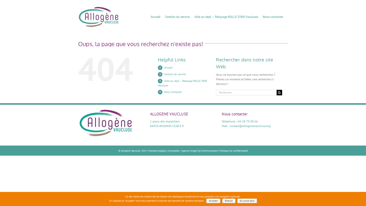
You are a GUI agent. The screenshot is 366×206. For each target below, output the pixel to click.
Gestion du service (175, 74)
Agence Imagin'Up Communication (199, 150)
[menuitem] (155, 16)
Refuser (229, 201)
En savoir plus (247, 201)
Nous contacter (173, 92)
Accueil (168, 67)
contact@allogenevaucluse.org (250, 126)
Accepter (213, 201)
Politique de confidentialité (234, 150)
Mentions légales (157, 150)
